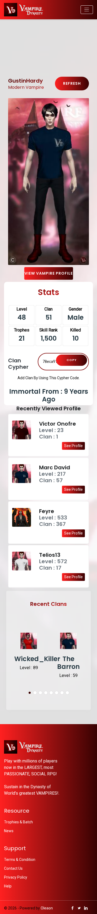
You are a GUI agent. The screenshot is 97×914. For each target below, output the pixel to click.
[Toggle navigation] (87, 9)
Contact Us (13, 868)
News (8, 831)
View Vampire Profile (49, 273)
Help (8, 886)
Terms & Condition (19, 859)
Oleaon (47, 908)
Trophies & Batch (18, 822)
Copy (72, 360)
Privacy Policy (15, 877)
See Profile (73, 446)
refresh (72, 83)
